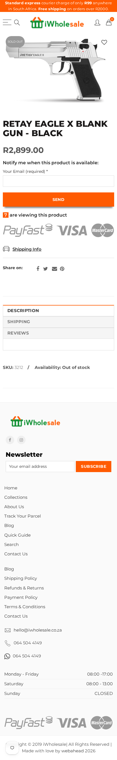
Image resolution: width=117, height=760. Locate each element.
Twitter (45, 268)
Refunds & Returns (24, 588)
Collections (15, 497)
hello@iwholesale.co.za (38, 630)
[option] (58, 71)
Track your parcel (22, 516)
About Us (14, 506)
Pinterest (62, 268)
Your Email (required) (25, 171)
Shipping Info (26, 249)
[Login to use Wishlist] (104, 42)
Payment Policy (20, 597)
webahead (72, 750)
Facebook (37, 268)
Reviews (18, 333)
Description (23, 310)
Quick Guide (17, 535)
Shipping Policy (20, 578)
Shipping (18, 321)
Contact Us (16, 553)
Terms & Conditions (24, 606)
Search (11, 544)
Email (54, 268)
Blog (9, 525)
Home (10, 488)
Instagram (21, 440)
